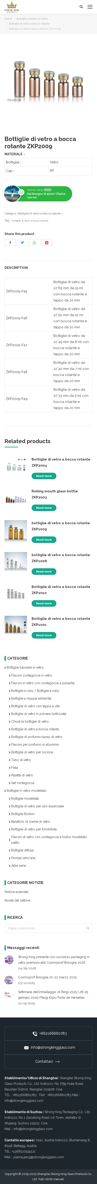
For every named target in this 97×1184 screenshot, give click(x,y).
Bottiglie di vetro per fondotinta (34, 829)
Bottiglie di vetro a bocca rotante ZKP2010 (61, 590)
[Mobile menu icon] (90, 6)
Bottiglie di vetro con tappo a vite (35, 706)
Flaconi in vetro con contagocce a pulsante (42, 683)
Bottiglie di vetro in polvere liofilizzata (38, 714)
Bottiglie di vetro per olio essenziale (37, 806)
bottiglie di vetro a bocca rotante (30, 220)
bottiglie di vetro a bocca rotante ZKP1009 (61, 526)
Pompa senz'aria (23, 858)
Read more (44, 476)
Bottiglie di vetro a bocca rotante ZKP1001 (61, 622)
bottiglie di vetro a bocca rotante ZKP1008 (61, 558)
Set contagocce (22, 783)
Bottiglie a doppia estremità (31, 698)
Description (16, 268)
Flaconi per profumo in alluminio (35, 744)
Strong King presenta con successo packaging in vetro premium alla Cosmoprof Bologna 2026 (54, 959)
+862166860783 (53, 1033)
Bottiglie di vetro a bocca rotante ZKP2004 (61, 462)
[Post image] (9, 959)
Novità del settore (17, 900)
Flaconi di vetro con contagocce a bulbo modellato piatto (49, 839)
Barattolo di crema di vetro (30, 821)
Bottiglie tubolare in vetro (32, 18)
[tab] (48, 265)
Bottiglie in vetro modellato (26, 790)
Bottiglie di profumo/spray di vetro (36, 737)
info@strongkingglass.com (53, 1047)
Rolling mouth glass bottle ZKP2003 (55, 494)
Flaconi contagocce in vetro (31, 675)
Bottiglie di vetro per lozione (32, 752)
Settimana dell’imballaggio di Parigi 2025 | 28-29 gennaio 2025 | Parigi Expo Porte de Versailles (53, 994)
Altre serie (18, 865)
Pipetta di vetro (22, 775)
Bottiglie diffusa (22, 850)
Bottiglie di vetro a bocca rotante (29, 23)
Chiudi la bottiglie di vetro (30, 721)
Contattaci (44, 1061)
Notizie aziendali (16, 892)
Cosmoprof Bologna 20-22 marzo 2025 (47, 977)
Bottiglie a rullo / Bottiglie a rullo (35, 691)
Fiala (14, 767)
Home (8, 18)
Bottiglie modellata (25, 798)
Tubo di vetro (21, 760)
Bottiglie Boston (23, 814)
